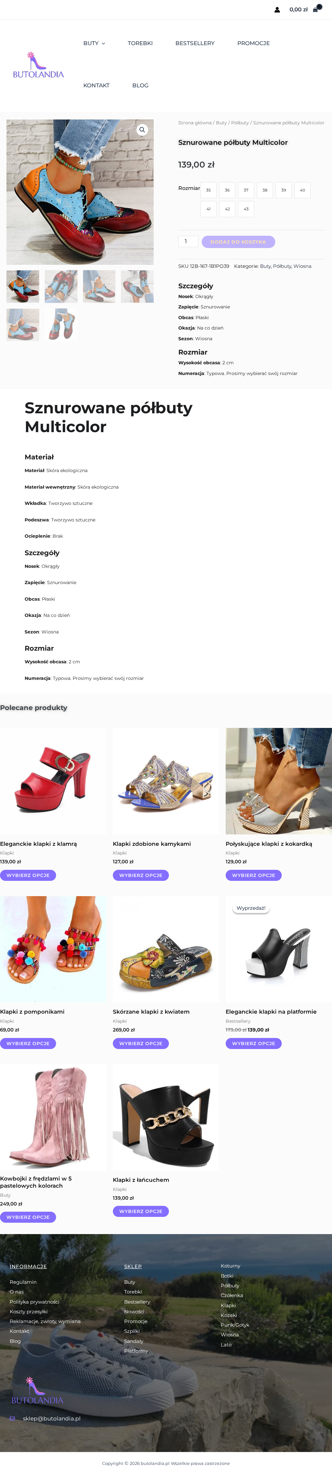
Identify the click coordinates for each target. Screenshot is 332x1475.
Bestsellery (195, 43)
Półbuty (240, 123)
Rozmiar (189, 188)
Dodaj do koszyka (238, 242)
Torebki (140, 43)
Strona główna (195, 123)
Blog (140, 85)
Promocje (253, 43)
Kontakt (96, 85)
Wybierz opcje (28, 875)
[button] (142, 130)
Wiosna (302, 266)
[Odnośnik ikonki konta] (277, 10)
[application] (102, 43)
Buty (91, 43)
